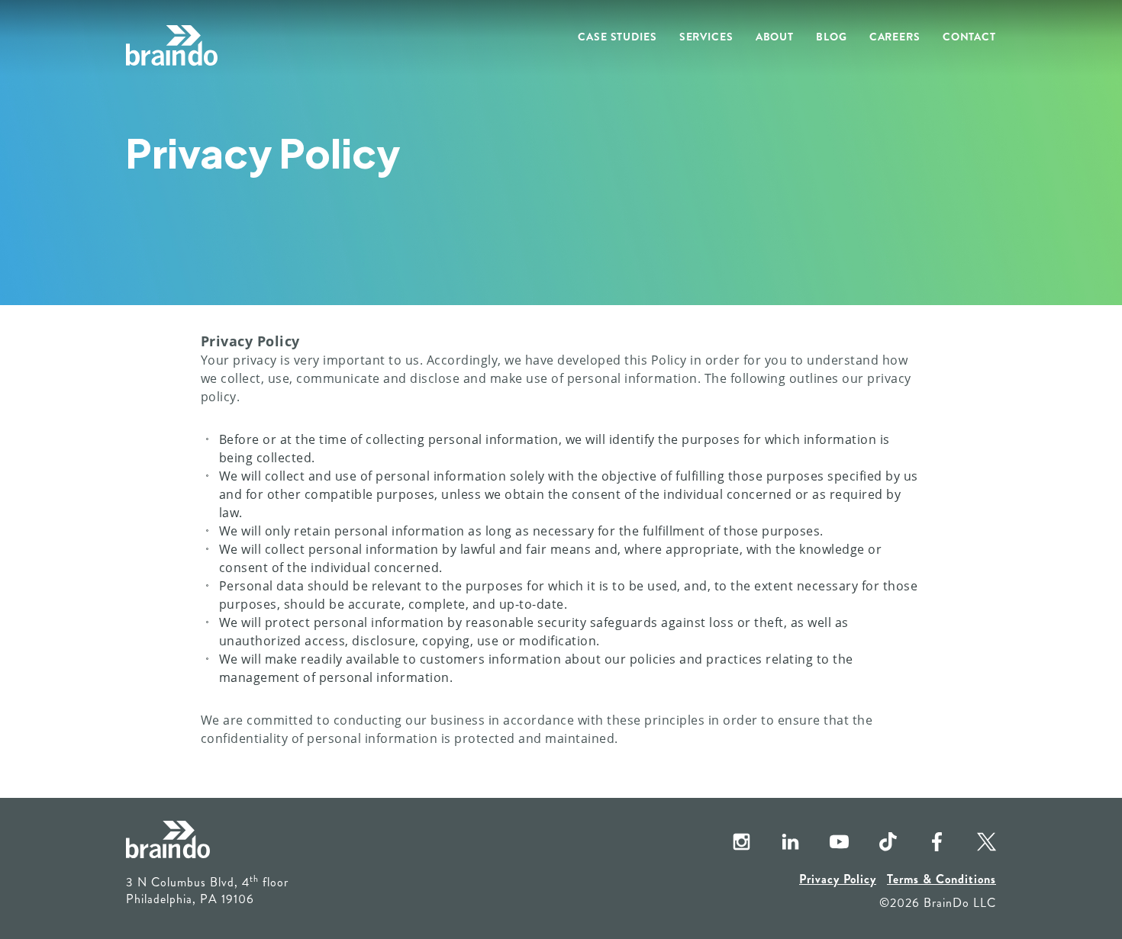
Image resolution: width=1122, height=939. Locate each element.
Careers (894, 36)
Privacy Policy (837, 879)
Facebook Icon (924, 843)
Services (706, 36)
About (775, 36)
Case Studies (617, 36)
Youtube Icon (827, 843)
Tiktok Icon (875, 843)
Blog (831, 36)
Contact (969, 36)
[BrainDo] (172, 46)
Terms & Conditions (941, 879)
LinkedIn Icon (778, 843)
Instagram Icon (729, 843)
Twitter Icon (973, 843)
